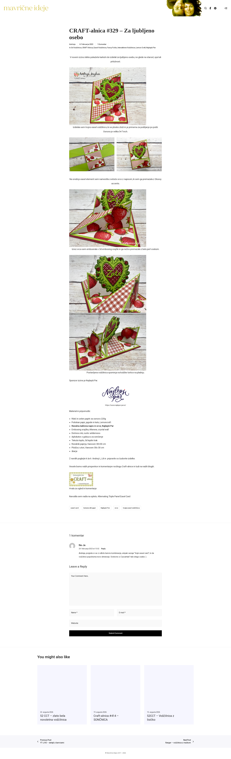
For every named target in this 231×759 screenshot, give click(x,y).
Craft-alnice (127, 466)
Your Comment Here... (80, 576)
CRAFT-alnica (87, 48)
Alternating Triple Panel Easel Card (114, 496)
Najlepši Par (151, 48)
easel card (75, 508)
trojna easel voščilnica (131, 508)
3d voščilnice (76, 48)
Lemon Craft (141, 48)
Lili (103, 458)
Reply (103, 548)
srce (116, 508)
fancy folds (112, 48)
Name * (74, 612)
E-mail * (122, 612)
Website (74, 623)
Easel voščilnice (100, 48)
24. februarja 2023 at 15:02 (89, 548)
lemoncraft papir (89, 508)
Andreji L (96, 458)
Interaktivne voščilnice (126, 48)
